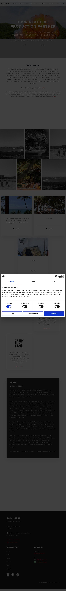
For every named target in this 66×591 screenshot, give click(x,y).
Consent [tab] (11, 281)
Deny (12, 313)
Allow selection (33, 313)
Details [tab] (33, 281)
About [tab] (54, 281)
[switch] (24, 306)
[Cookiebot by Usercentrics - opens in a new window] (56, 276)
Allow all (53, 313)
